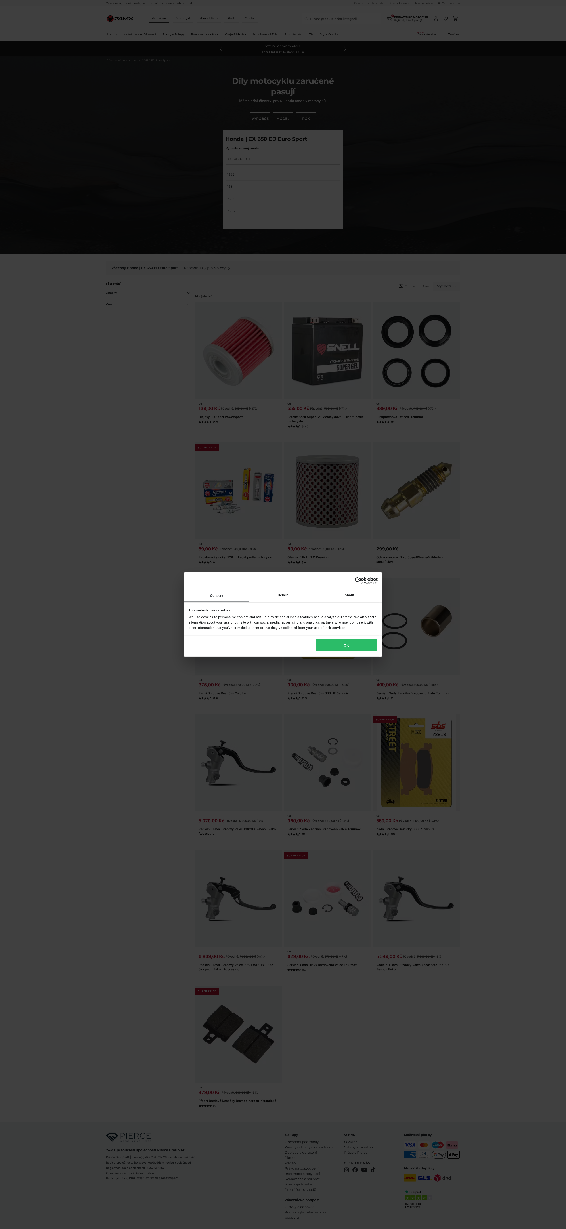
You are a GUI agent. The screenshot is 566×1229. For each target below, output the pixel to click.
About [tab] (349, 595)
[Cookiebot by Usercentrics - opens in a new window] (358, 580)
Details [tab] (283, 595)
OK (346, 645)
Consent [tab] (216, 595)
